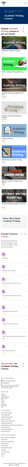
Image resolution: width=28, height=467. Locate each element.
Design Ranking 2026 (5, 431)
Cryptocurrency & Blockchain (7, 441)
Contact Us (3, 395)
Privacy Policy (4, 398)
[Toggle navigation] (25, 3)
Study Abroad (4, 405)
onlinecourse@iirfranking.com (8, 380)
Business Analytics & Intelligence (8, 437)
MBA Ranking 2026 (5, 414)
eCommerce (3, 449)
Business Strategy (5, 443)
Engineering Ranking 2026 (7, 417)
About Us (3, 394)
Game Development (5, 451)
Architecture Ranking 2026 (7, 429)
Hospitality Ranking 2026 (6, 423)
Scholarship (3, 404)
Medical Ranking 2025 (6, 419)
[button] (23, 28)
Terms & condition (5, 397)
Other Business (4, 439)
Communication (4, 445)
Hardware (3, 453)
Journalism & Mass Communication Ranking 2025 (12, 425)
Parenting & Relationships (6, 447)
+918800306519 (6, 383)
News (2, 399)
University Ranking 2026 (6, 412)
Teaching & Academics (12, 10)
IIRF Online (6, 10)
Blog (2, 407)
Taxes (2, 456)
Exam (2, 402)
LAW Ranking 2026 (5, 427)
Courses (2, 401)
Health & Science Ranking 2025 (8, 421)
